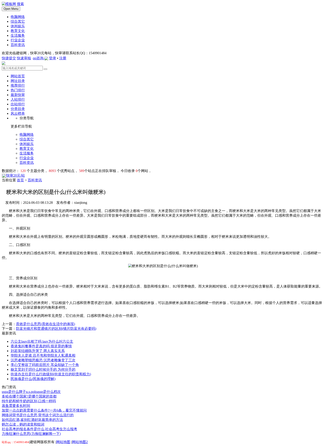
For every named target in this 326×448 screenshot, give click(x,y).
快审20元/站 (15, 175)
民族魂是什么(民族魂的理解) (33, 379)
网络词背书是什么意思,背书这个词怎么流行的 (38, 415)
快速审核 (24, 58)
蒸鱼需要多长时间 (16, 406)
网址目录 (18, 81)
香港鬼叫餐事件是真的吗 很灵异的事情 (41, 346)
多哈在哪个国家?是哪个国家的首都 (29, 396)
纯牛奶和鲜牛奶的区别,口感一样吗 (29, 401)
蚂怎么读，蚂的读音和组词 (23, 424)
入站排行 (18, 99)
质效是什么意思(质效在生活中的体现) (45, 324)
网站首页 (18, 76)
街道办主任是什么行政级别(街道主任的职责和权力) (51, 374)
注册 (62, 58)
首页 (20, 180)
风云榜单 (18, 113)
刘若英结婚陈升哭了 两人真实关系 (38, 351)
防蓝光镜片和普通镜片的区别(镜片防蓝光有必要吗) (56, 328)
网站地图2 (80, 442)
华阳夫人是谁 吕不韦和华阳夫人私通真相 (43, 355)
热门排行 (18, 90)
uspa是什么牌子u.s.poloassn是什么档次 (31, 392)
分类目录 (18, 109)
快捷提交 (9, 58)
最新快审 (18, 95)
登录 (52, 58)
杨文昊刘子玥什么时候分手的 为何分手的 (43, 369)
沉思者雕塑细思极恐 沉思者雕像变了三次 (43, 360)
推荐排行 (18, 85)
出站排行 (18, 104)
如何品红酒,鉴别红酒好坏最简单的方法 (32, 420)
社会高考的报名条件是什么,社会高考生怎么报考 (39, 429)
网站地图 (63, 442)
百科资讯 (35, 180)
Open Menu (11, 8)
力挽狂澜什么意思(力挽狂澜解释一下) (31, 434)
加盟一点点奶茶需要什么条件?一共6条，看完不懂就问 (44, 410)
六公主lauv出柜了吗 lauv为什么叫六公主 (42, 341)
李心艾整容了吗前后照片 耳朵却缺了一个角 (45, 365)
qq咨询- (39, 58)
